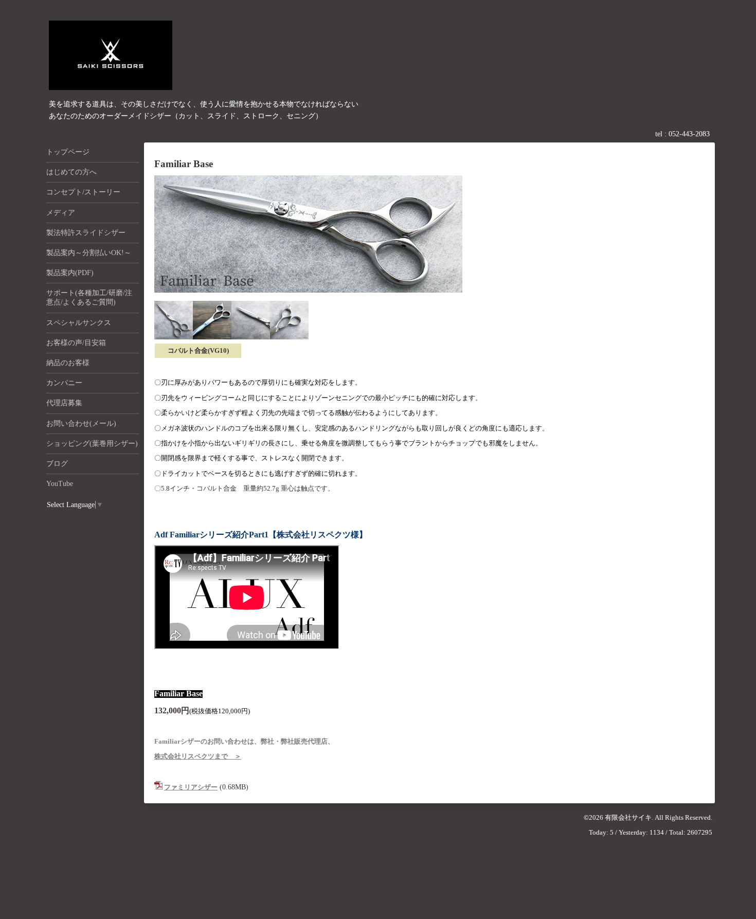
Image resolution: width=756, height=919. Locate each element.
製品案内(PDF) (70, 273)
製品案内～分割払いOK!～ (88, 253)
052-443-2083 (689, 134)
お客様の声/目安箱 (76, 343)
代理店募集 (64, 403)
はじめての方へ (71, 172)
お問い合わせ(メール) (81, 423)
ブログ (57, 463)
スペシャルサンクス (78, 323)
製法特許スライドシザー (85, 233)
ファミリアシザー (191, 787)
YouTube (59, 484)
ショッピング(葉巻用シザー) (92, 443)
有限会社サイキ (628, 817)
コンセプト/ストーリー (83, 192)
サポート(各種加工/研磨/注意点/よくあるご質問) (89, 297)
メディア (60, 213)
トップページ (67, 152)
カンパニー (64, 383)
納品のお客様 (67, 363)
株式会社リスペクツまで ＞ (197, 756)
